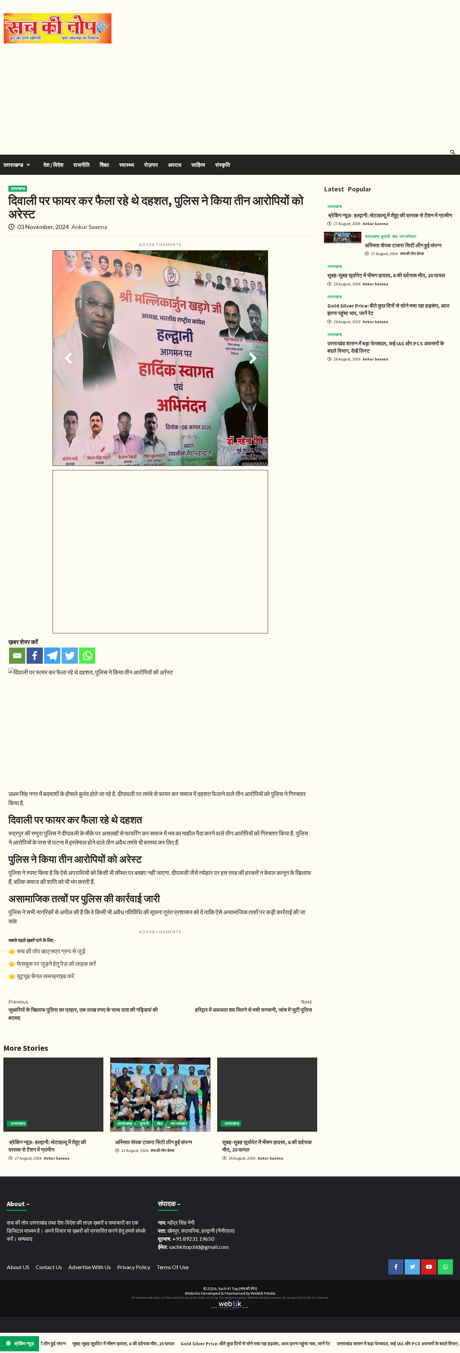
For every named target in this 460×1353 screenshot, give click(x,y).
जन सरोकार (178, 1123)
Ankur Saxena (89, 226)
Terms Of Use (173, 1267)
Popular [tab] (359, 189)
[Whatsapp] (87, 656)
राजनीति (81, 164)
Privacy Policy (133, 1267)
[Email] (17, 656)
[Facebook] (35, 656)
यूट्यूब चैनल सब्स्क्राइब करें (45, 976)
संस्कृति (222, 164)
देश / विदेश (53, 164)
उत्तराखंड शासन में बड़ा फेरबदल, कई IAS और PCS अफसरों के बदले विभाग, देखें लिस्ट (387, 1344)
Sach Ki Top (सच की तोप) (237, 1288)
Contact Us (49, 1267)
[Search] (452, 152)
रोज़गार (151, 164)
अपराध (174, 164)
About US (18, 1267)
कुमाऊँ (144, 1123)
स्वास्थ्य (126, 164)
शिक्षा (104, 164)
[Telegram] (52, 656)
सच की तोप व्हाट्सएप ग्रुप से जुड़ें (51, 951)
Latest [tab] (334, 189)
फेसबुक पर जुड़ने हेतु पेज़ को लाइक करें (56, 963)
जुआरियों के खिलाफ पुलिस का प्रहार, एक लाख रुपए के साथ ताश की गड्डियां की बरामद (83, 1009)
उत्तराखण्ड (13, 164)
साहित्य (198, 164)
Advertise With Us (89, 1267)
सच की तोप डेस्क (162, 1150)
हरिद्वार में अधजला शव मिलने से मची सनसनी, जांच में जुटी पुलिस (253, 1005)
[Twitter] (70, 656)
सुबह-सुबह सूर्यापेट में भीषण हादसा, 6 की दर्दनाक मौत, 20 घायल (386, 275)
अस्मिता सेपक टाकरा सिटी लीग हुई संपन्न (153, 1142)
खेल (160, 1123)
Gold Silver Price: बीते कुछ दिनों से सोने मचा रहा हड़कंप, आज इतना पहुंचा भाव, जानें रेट (236, 1344)
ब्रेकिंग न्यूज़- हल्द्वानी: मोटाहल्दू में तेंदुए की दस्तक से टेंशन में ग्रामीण (389, 215)
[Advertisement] (230, 94)
